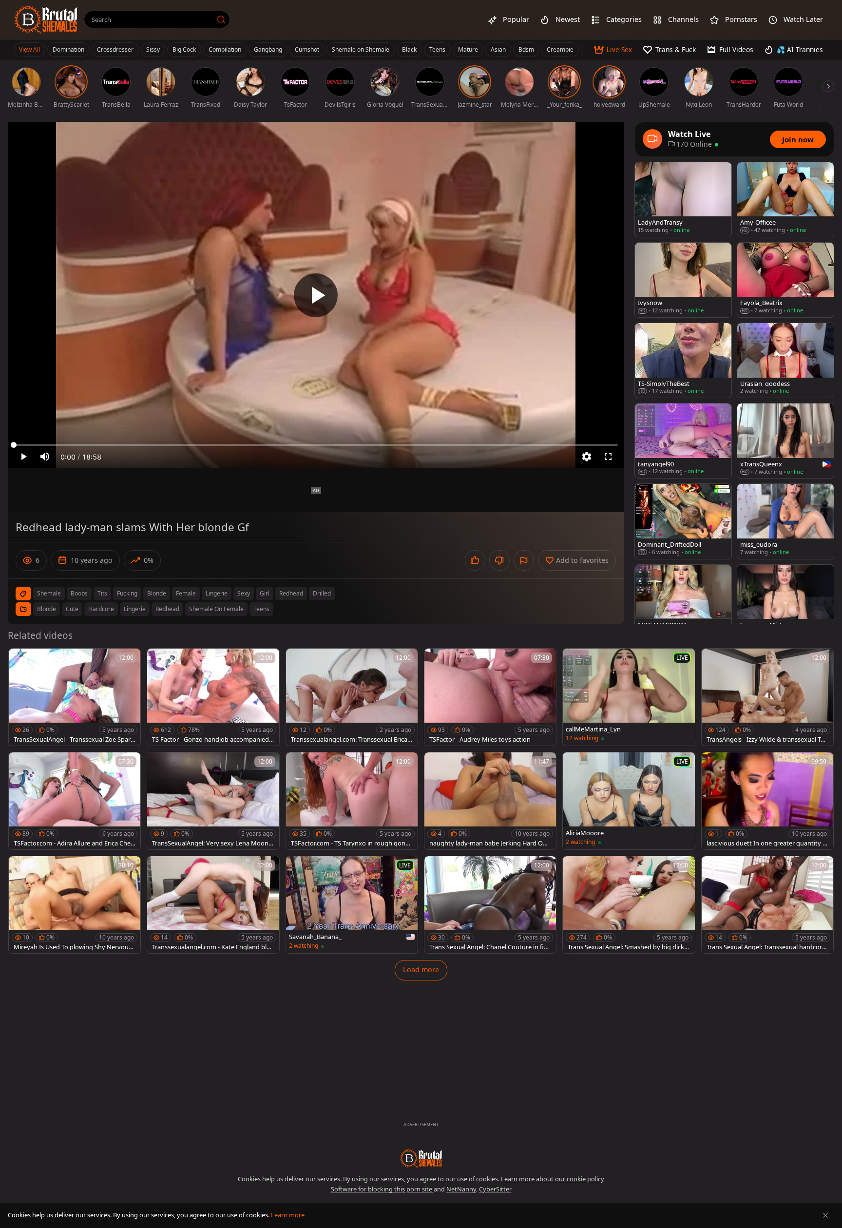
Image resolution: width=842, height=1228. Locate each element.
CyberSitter (495, 1189)
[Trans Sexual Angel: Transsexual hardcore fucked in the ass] (767, 904)
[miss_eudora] (785, 521)
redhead (291, 593)
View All (29, 49)
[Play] (316, 295)
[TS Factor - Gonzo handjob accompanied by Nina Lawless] (213, 697)
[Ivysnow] (683, 280)
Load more (421, 969)
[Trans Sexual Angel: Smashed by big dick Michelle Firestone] (628, 904)
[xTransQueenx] (785, 440)
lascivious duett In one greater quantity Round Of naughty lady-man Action (766, 843)
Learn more (288, 1214)
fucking (127, 593)
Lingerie (135, 609)
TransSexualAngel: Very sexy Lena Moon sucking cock (212, 843)
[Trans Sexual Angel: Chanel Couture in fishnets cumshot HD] (490, 904)
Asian (498, 49)
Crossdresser (115, 49)
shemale (49, 593)
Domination (68, 49)
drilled (322, 593)
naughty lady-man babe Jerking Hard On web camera (488, 843)
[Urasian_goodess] (785, 360)
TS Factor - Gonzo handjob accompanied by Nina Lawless (210, 739)
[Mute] (45, 456)
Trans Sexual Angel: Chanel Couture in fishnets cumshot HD (490, 947)
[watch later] (20, 660)
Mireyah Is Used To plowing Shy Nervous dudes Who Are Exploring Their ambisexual (73, 947)
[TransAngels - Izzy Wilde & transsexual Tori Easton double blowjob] (767, 697)
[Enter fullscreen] (608, 456)
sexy (243, 593)
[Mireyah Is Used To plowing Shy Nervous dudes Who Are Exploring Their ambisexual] (74, 904)
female (186, 593)
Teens (437, 49)
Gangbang (268, 49)
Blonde (46, 609)
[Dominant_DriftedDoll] (683, 521)
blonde (156, 593)
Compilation (225, 49)
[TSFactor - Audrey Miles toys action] (490, 697)
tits (102, 593)
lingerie (217, 593)
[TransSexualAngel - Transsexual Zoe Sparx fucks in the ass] (74, 697)
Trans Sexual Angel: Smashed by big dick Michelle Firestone (626, 947)
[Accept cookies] (825, 1215)
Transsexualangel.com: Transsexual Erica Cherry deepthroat (352, 739)
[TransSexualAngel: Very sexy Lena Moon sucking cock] (213, 800)
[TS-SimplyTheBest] (683, 360)
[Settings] (586, 456)
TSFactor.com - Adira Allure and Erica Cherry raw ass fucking (74, 843)
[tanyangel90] (683, 440)
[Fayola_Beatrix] (785, 280)
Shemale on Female (216, 609)
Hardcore (101, 609)
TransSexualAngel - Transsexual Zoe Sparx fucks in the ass (74, 739)
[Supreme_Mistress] (785, 602)
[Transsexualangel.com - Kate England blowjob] (213, 904)
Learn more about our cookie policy (552, 1178)
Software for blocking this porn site (382, 1189)
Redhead (167, 609)
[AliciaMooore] (628, 800)
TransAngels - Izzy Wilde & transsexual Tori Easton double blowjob (767, 739)
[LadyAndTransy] (683, 199)
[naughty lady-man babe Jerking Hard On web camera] (490, 800)
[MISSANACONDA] (683, 602)
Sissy (153, 49)
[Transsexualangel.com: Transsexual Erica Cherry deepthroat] (352, 697)
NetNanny (461, 1189)
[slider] (316, 445)
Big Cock (184, 49)
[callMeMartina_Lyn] (628, 697)
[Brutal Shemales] (46, 19)
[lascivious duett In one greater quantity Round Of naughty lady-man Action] (767, 800)
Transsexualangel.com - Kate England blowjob (211, 947)
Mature (468, 49)
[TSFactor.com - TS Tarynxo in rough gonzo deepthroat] (352, 800)
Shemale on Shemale (360, 49)
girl (264, 593)
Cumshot (307, 49)
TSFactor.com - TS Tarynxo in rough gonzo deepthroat (351, 843)
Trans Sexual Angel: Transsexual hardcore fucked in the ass (766, 947)
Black (409, 49)
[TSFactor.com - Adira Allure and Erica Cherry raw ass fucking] (74, 800)
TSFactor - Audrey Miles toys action (480, 739)
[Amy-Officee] (785, 199)
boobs (79, 593)
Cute (72, 609)
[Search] (221, 19)
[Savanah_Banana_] (352, 904)
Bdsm (526, 49)
